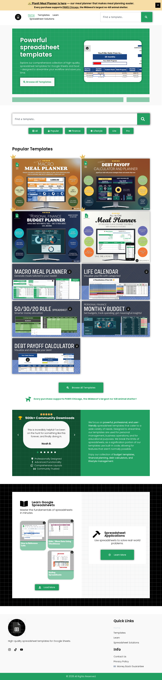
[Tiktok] (15, 649)
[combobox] (120, 17)
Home (31, 15)
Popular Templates (32, 149)
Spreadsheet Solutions (42, 18)
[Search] (146, 17)
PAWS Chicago (70, 7)
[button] (18, 435)
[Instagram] (9, 649)
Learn (56, 15)
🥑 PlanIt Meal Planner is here (47, 3)
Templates (44, 15)
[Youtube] (21, 649)
